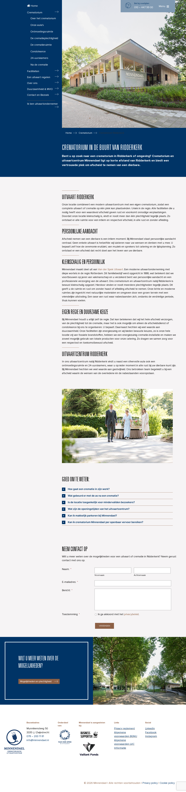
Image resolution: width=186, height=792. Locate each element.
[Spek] (65, 728)
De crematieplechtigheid (44, 38)
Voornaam (99, 575)
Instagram (151, 736)
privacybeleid (131, 614)
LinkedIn (150, 728)
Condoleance (38, 51)
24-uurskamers (39, 58)
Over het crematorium (43, 18)
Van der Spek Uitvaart (110, 269)
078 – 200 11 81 (35, 736)
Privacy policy (150, 783)
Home (34, 5)
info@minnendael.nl (38, 740)
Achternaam (140, 575)
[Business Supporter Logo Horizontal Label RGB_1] (89, 731)
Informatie (120, 748)
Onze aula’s (37, 25)
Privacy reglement (124, 728)
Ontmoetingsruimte (42, 31)
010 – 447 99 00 (143, 7)
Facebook (150, 732)
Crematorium (85, 133)
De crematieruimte (41, 44)
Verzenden (104, 626)
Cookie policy (167, 783)
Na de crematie (39, 64)
